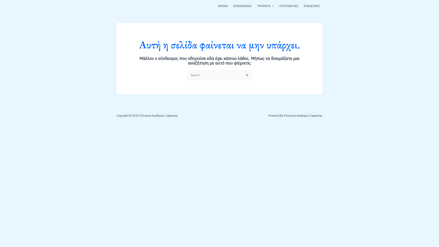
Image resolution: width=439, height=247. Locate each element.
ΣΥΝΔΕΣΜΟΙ (312, 6)
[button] (272, 6)
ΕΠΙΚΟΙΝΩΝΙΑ (242, 6)
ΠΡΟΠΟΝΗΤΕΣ (288, 6)
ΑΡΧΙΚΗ (223, 6)
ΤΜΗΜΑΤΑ (263, 6)
